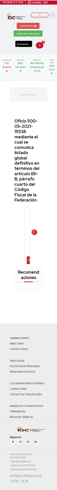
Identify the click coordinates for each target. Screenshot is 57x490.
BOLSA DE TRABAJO (21, 417)
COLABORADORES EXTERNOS (27, 383)
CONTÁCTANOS (19, 349)
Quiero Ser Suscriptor (28, 33)
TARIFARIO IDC (18, 411)
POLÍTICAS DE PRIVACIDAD (25, 366)
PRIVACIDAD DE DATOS (22, 371)
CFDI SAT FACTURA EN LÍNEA (26, 394)
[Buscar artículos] (40, 15)
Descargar (29, 260)
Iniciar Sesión (27, 25)
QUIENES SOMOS (19, 338)
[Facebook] (13, 442)
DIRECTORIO (17, 343)
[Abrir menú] (52, 15)
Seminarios (22, 44)
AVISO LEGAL (17, 360)
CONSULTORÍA (18, 388)
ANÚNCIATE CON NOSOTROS (26, 406)
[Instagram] (20, 442)
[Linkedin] (36, 442)
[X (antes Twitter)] (28, 442)
